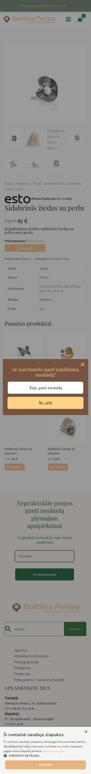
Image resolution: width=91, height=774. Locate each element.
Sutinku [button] (45, 765)
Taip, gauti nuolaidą (45, 387)
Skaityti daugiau (54, 751)
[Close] (82, 364)
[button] (46, 755)
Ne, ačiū (45, 402)
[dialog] (45, 750)
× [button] (86, 732)
